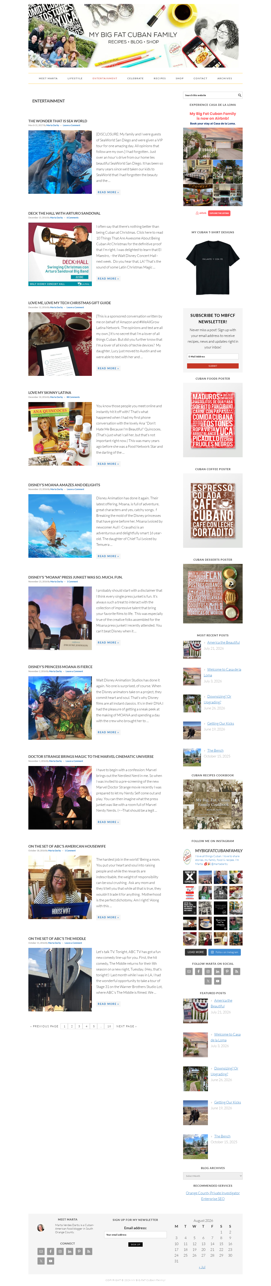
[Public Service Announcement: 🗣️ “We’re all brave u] (190, 908)
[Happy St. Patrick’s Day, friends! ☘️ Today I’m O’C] (205, 892)
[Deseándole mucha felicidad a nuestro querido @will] (220, 877)
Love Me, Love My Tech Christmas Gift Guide (69, 303)
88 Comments (73, 397)
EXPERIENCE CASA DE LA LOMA (213, 104)
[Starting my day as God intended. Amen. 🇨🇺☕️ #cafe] (205, 923)
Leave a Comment (71, 125)
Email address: (135, 1228)
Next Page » (126, 1026)
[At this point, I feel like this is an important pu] (220, 908)
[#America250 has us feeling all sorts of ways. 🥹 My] (205, 877)
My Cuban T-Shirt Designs (213, 232)
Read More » (108, 192)
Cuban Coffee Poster (213, 469)
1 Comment (72, 581)
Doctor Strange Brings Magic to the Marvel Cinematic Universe (91, 756)
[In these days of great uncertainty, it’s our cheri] (236, 877)
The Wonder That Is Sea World (57, 121)
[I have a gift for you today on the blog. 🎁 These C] (220, 939)
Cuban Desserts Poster (212, 559)
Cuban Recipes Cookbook (213, 775)
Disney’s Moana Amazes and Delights (64, 485)
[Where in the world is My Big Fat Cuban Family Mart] (190, 923)
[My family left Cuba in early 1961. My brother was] (220, 892)
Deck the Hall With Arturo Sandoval (64, 213)
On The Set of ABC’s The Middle (57, 938)
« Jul (202, 1267)
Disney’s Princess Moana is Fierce (60, 667)
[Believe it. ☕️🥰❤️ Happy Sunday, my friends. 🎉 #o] (190, 939)
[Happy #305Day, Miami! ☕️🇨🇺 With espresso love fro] (236, 892)
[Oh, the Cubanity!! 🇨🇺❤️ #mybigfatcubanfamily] (220, 923)
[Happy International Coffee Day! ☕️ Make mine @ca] (236, 908)
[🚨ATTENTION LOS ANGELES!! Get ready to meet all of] (190, 892)
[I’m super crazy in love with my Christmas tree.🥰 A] (205, 939)
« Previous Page (44, 1026)
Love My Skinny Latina (49, 392)
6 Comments (73, 217)
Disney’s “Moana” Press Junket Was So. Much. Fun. (75, 577)
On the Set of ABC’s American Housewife (67, 846)
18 (108, 1026)
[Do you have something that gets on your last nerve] (190, 877)
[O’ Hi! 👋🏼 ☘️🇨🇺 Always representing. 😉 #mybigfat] (236, 923)
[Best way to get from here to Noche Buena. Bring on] (236, 939)
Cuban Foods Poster (213, 378)
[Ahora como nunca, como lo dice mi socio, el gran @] (205, 908)
